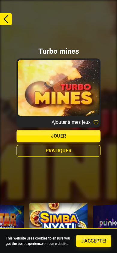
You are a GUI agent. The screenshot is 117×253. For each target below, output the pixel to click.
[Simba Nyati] (58, 222)
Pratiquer (58, 150)
